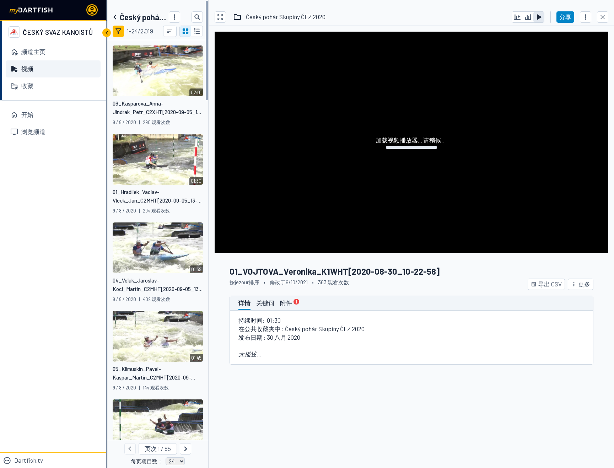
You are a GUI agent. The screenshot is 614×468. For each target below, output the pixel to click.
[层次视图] (197, 31)
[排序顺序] (170, 31)
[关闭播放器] (602, 17)
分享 (565, 16)
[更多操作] (585, 17)
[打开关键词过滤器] (118, 31)
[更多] (174, 17)
